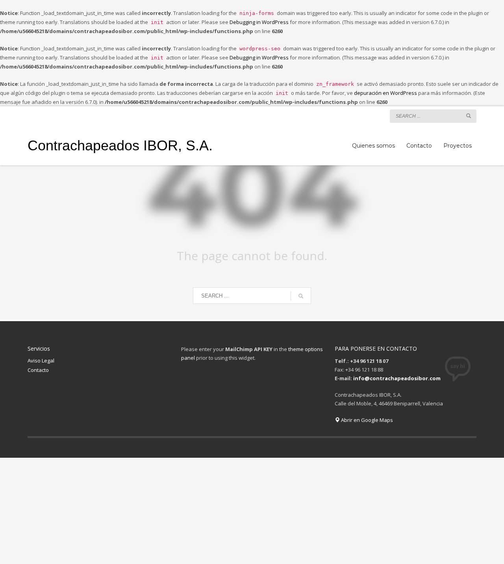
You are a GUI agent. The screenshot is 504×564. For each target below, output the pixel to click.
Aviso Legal (41, 360)
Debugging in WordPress (259, 22)
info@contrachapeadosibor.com (397, 378)
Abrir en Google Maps (366, 419)
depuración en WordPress (385, 92)
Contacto (38, 370)
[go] (468, 115)
